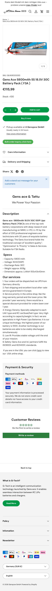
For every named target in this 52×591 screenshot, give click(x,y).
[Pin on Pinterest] (22, 171)
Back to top (26, 468)
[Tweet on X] (11, 171)
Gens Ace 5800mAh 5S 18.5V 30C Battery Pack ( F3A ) (23, 21)
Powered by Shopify (29, 584)
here (39, 350)
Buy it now (26, 118)
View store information (16, 134)
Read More (11, 503)
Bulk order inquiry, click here (18, 142)
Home (5, 19)
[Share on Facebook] (17, 171)
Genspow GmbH (15, 584)
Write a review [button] (26, 435)
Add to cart (35, 110)
